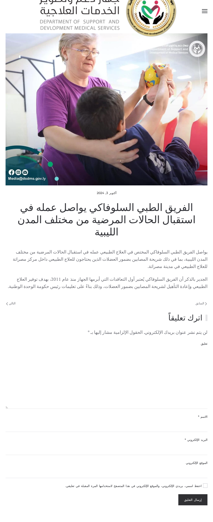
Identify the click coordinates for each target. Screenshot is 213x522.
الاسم (202, 417)
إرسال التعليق (193, 500)
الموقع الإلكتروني (196, 463)
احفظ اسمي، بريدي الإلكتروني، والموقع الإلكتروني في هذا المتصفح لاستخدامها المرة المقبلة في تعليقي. (134, 486)
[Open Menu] (204, 11)
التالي (12, 303)
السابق (200, 303)
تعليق (204, 343)
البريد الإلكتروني (196, 440)
